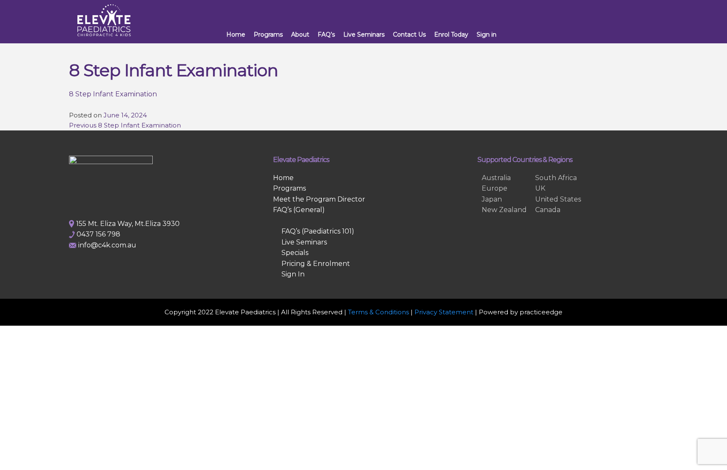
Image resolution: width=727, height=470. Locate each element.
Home (235, 34)
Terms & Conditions (378, 312)
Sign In (293, 274)
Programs (268, 34)
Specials (294, 253)
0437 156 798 (98, 234)
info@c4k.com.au (107, 245)
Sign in (486, 34)
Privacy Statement (443, 312)
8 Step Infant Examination (113, 94)
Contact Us (409, 34)
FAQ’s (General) (299, 210)
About (300, 34)
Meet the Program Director (319, 199)
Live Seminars (364, 34)
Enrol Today (451, 34)
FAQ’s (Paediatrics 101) (317, 231)
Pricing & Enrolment (315, 264)
